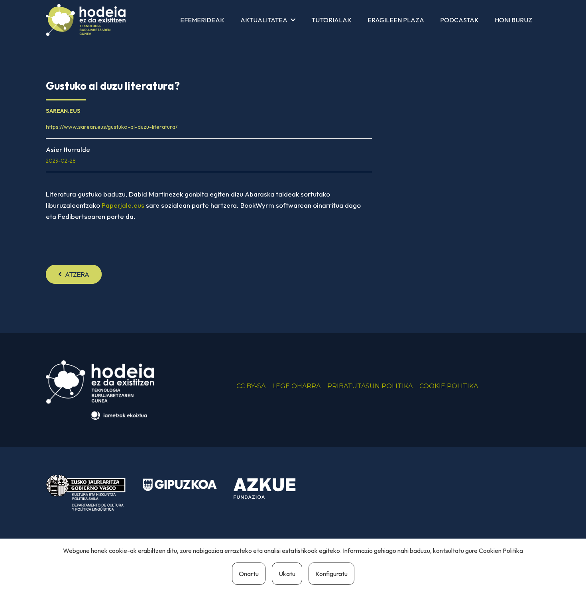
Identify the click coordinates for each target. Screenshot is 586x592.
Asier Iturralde (68, 149)
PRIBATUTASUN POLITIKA (370, 386)
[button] (293, 20)
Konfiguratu (331, 574)
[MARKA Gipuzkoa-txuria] (180, 484)
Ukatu (287, 574)
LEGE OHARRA (296, 386)
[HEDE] (86, 20)
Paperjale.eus (123, 205)
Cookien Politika (501, 551)
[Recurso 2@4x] (86, 492)
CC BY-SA (250, 386)
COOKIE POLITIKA (448, 386)
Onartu (249, 574)
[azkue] (271, 488)
